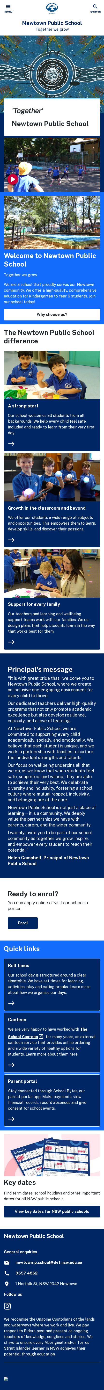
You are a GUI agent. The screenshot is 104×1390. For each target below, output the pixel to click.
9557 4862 (26, 1273)
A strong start (23, 405)
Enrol (23, 923)
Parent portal (22, 1081)
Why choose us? (52, 314)
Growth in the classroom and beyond (47, 508)
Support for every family (34, 604)
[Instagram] (8, 1308)
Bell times (18, 965)
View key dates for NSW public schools (52, 1211)
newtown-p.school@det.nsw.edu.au (48, 1262)
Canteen (17, 1019)
